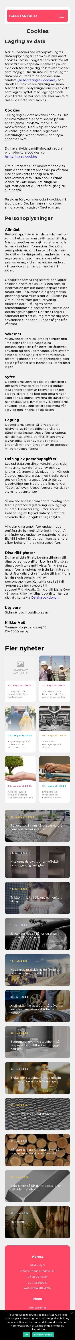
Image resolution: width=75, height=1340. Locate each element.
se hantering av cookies (37, 80)
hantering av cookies (21, 156)
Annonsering (37, 1307)
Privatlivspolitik (43, 1334)
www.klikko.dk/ (41, 1288)
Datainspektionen (44, 597)
